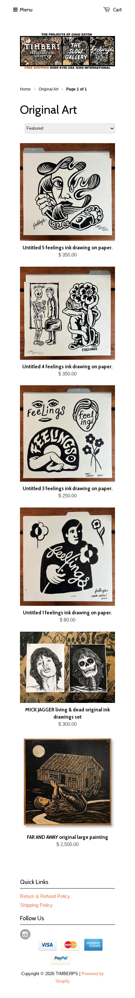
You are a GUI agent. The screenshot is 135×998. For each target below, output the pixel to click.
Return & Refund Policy (45, 896)
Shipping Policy (36, 905)
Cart (117, 10)
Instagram (25, 934)
